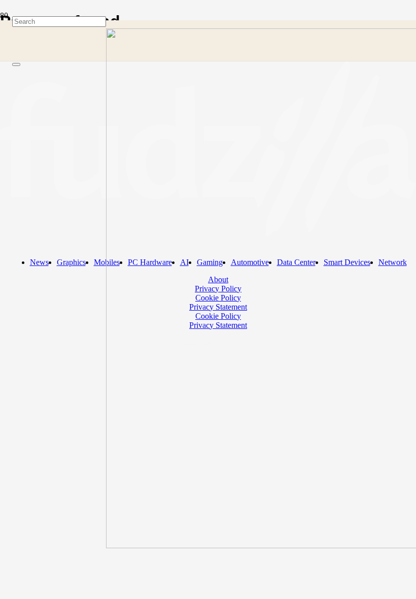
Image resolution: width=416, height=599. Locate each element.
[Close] (16, 64)
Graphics (71, 262)
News (39, 262)
